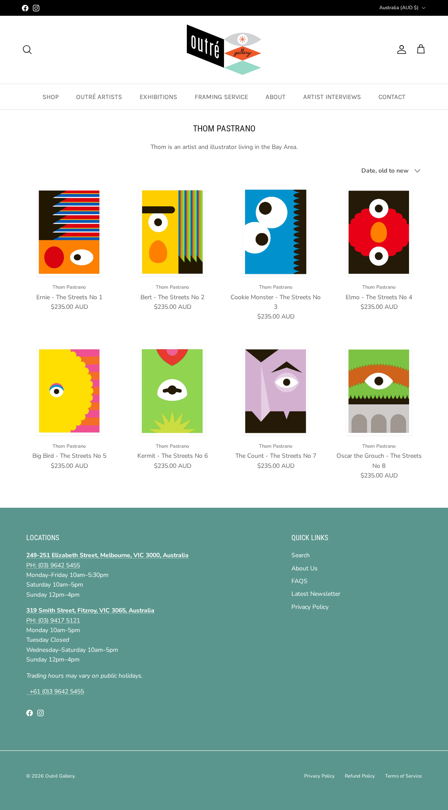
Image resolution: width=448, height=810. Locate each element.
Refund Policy (360, 776)
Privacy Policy (310, 607)
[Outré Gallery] (224, 50)
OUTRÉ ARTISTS (99, 97)
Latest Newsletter (315, 594)
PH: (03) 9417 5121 (53, 620)
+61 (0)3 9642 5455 (55, 691)
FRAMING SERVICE (221, 97)
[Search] (27, 49)
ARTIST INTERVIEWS (332, 97)
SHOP (50, 97)
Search (300, 555)
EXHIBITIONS (158, 97)
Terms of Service (403, 776)
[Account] (400, 49)
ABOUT (276, 97)
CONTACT (392, 97)
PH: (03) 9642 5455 (53, 565)
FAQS (299, 581)
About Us (304, 568)
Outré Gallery (59, 776)
